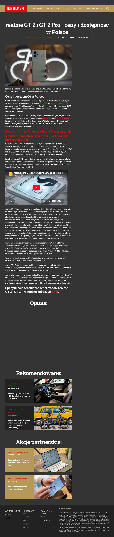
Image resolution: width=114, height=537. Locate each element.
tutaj (55, 292)
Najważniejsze (53, 8)
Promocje (78, 8)
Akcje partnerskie (94, 8)
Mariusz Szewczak (82, 38)
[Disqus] (38, 335)
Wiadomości (37, 8)
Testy (66, 8)
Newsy (43, 38)
